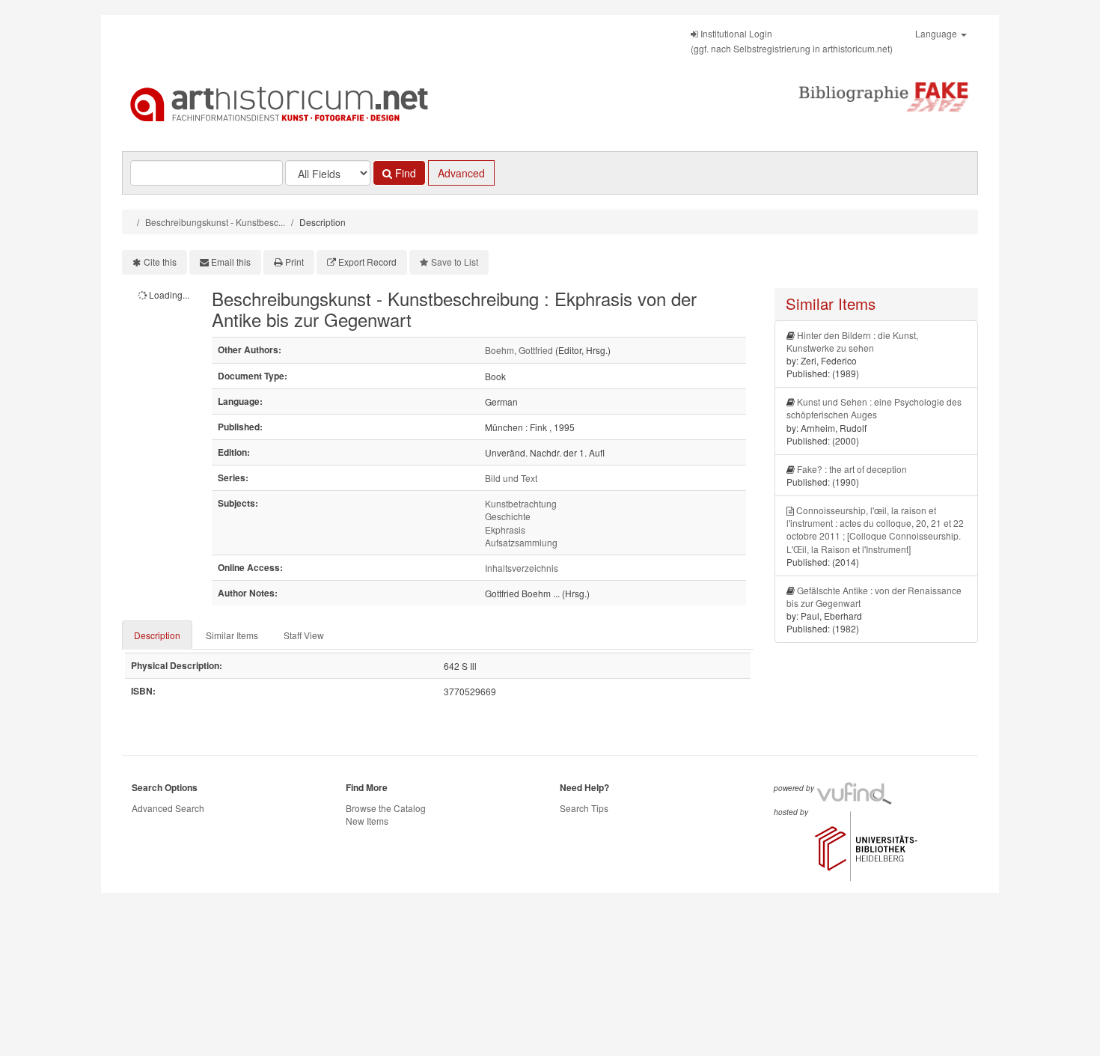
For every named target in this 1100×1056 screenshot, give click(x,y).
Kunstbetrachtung (521, 503)
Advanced (461, 172)
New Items (367, 820)
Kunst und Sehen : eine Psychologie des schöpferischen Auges (874, 408)
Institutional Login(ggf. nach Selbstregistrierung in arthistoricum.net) (792, 41)
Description (157, 635)
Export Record (367, 261)
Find (404, 172)
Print (294, 261)
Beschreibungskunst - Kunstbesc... (215, 222)
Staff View (304, 635)
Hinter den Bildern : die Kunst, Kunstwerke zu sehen (852, 341)
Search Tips (584, 808)
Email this (231, 261)
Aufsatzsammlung (521, 542)
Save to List (454, 261)
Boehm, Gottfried (519, 350)
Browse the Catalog (386, 808)
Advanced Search (168, 808)
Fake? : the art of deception (852, 469)
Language (937, 33)
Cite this (160, 261)
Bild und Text (511, 477)
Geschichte (508, 516)
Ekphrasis (505, 529)
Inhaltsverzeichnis (521, 567)
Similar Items (232, 635)
